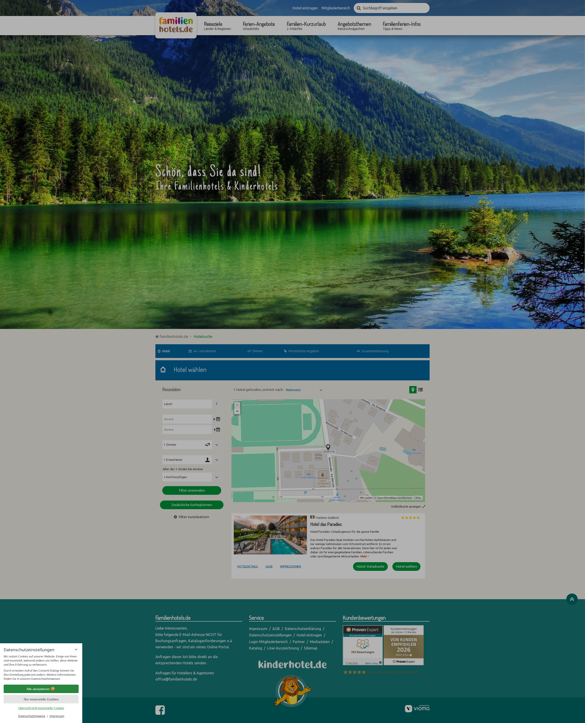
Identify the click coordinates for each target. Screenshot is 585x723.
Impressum (57, 716)
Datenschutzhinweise (31, 716)
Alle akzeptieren (38, 689)
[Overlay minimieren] (76, 649)
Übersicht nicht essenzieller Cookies (41, 708)
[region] (41, 667)
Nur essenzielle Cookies (41, 699)
